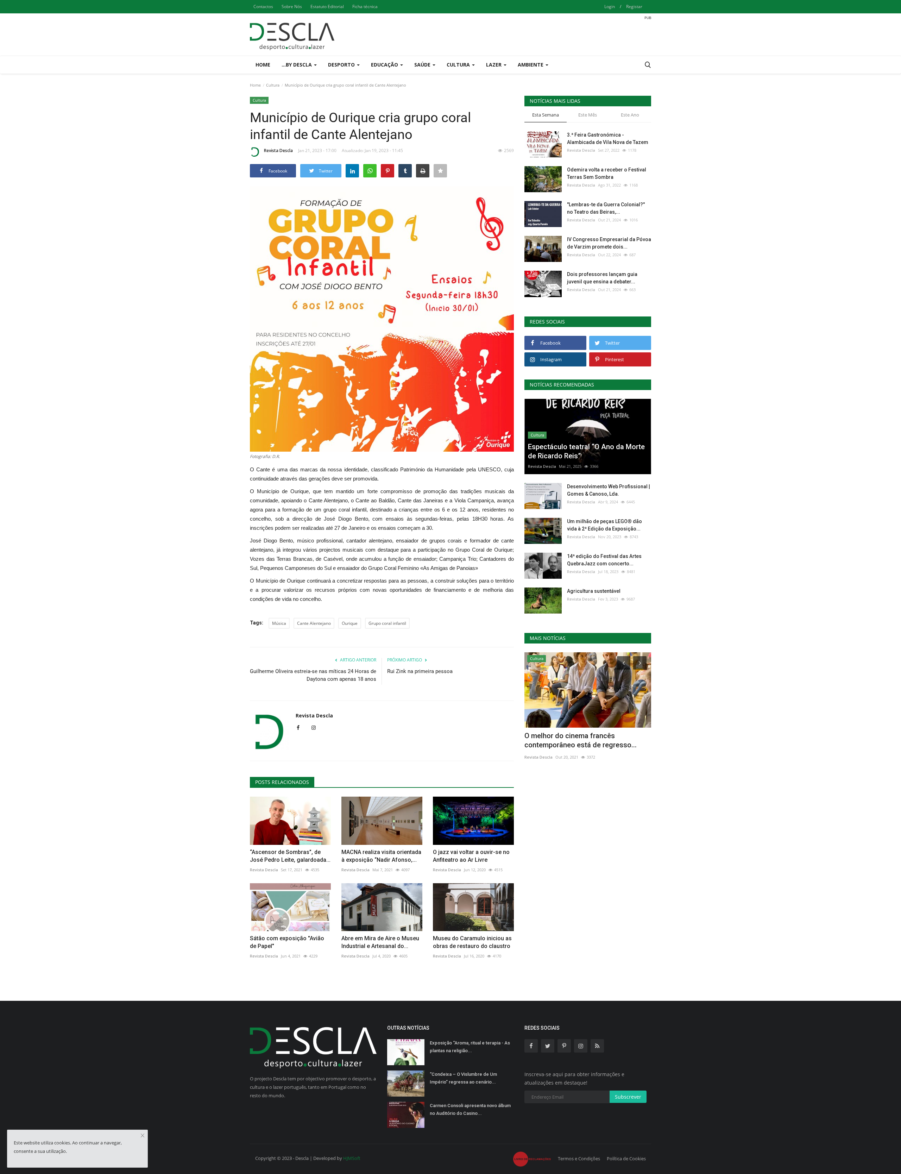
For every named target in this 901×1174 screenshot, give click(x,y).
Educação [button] (385, 64)
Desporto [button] (342, 64)
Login (609, 7)
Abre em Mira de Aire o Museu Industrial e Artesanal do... (380, 942)
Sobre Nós (292, 7)
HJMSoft (351, 1158)
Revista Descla (278, 150)
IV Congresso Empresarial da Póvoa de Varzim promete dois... (609, 243)
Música (279, 623)
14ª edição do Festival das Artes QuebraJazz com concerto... (604, 559)
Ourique (350, 623)
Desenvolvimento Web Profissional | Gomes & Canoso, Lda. (608, 490)
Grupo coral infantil (387, 623)
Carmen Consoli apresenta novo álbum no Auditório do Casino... (470, 1109)
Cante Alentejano (314, 623)
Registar (634, 7)
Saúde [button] (423, 64)
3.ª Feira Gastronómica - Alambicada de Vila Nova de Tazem (607, 138)
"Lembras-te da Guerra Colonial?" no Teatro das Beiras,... (606, 208)
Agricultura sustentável (593, 591)
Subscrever (628, 1096)
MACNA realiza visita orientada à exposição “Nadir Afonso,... (381, 856)
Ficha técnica (365, 7)
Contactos (263, 7)
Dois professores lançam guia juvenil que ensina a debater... (602, 277)
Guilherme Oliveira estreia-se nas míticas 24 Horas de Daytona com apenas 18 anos (313, 675)
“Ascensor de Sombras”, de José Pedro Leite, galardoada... (290, 856)
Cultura (272, 85)
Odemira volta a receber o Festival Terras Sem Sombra (606, 173)
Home (263, 64)
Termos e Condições (579, 1158)
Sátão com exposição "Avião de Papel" (287, 942)
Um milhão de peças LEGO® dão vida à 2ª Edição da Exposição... (604, 525)
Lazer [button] (494, 64)
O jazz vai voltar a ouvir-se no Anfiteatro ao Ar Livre (471, 856)
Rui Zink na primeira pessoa (420, 671)
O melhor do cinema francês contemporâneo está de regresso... (580, 740)
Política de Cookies (626, 1158)
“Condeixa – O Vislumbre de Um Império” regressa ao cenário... (463, 1078)
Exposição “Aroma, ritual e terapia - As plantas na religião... (470, 1046)
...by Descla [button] (297, 64)
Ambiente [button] (531, 64)
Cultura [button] (459, 64)
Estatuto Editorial (327, 7)
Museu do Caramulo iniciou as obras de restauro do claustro (472, 942)
